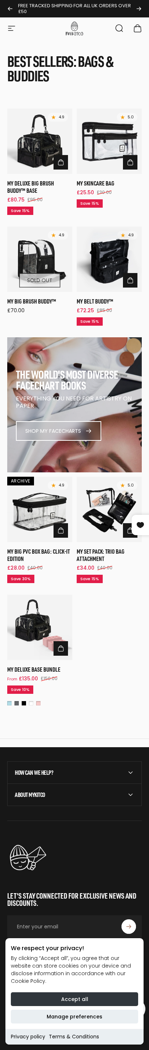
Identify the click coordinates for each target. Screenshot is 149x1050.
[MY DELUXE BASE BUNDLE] (39, 627)
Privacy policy (28, 1036)
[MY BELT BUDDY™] (109, 259)
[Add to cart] (61, 162)
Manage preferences (74, 1016)
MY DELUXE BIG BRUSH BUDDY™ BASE (30, 186)
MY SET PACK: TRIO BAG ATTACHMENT (100, 555)
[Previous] (10, 8)
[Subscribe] (129, 926)
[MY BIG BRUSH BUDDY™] (39, 259)
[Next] (139, 8)
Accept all (74, 999)
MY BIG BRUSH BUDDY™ (31, 301)
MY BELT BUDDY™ (95, 301)
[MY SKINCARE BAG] (109, 141)
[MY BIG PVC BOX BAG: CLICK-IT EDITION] (39, 509)
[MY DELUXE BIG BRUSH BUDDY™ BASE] (39, 141)
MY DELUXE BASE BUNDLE (33, 669)
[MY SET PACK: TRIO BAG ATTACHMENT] (109, 509)
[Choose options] (61, 648)
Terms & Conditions (74, 1036)
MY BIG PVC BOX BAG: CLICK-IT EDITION (38, 555)
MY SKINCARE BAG (95, 183)
